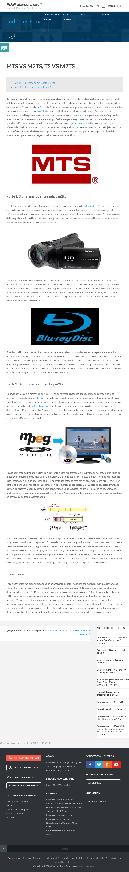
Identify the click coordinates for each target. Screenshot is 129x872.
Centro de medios (15, 813)
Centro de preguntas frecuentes (61, 766)
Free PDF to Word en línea (59, 785)
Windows (104, 14)
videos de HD (92, 205)
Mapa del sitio (97, 858)
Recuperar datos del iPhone (59, 799)
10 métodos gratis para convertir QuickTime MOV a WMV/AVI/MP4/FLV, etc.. (113, 682)
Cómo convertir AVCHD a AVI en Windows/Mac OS (111, 671)
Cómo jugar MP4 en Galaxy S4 (111, 709)
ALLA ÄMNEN (91, 5)
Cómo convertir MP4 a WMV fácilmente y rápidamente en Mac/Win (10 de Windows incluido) (111, 730)
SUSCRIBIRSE (94, 782)
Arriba (64, 848)
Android (67, 19)
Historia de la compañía (18, 809)
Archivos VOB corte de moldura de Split (112, 651)
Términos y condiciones (44, 858)
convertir (20, 743)
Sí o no (66, 14)
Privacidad (62, 858)
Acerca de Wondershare (19, 858)
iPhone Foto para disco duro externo (64, 803)
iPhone (47, 19)
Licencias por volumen (17, 801)
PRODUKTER (113, 5)
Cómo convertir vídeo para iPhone (110, 661)
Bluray (17, 409)
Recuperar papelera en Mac (59, 814)
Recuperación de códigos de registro (63, 762)
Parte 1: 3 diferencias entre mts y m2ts (34, 82)
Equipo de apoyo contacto (58, 770)
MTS (42, 107)
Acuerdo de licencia (79, 858)
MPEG (39, 397)
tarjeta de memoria (78, 123)
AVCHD (41, 110)
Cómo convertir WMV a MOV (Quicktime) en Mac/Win (111, 717)
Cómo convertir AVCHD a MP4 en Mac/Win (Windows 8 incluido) (112, 640)
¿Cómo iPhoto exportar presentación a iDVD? (108, 693)
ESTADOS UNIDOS (97, 801)
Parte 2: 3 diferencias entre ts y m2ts (33, 86)
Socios (9, 805)
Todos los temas (52, 14)
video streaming (40, 405)
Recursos (9, 743)
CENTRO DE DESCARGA (26, 767)
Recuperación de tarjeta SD (59, 819)
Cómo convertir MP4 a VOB (110, 702)
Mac (83, 14)
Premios (10, 817)
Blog (64, 862)
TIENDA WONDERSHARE (26, 758)
